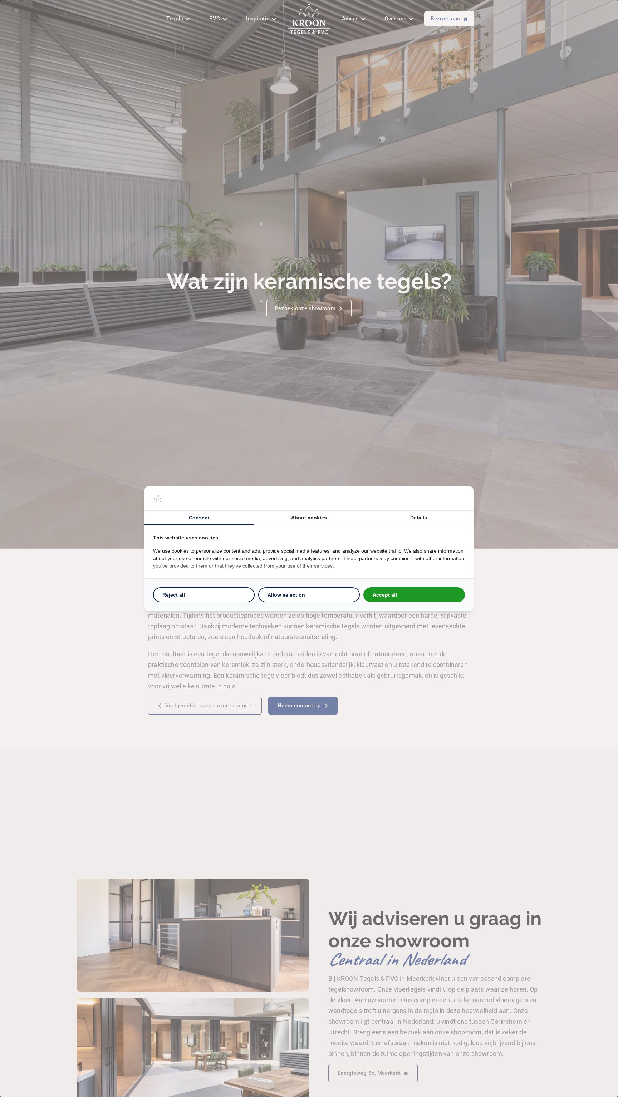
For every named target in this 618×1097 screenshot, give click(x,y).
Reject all (173, 595)
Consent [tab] (199, 517)
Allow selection (286, 595)
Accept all (385, 595)
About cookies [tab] (309, 517)
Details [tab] (418, 517)
